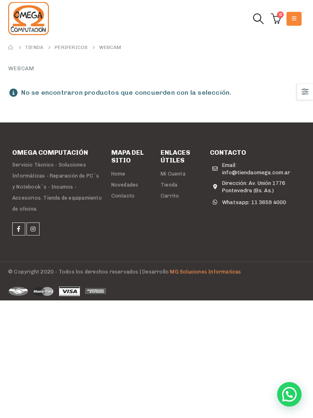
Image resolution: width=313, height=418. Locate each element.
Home (118, 174)
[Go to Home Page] (11, 47)
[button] (289, 394)
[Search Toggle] (258, 18)
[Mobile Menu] (294, 19)
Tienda (169, 185)
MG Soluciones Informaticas (205, 272)
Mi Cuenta (173, 174)
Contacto (123, 196)
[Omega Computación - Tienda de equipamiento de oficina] (28, 18)
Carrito (170, 196)
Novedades (125, 185)
